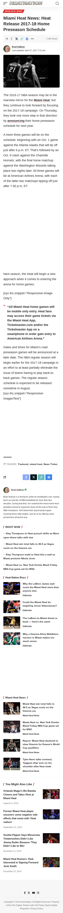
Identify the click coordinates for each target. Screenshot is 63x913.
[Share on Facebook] (11, 38)
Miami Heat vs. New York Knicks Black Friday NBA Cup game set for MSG (41, 726)
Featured (23, 464)
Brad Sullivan (18, 47)
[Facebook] (24, 893)
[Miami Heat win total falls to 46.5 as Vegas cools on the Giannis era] (11, 708)
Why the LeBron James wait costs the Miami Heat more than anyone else (41, 587)
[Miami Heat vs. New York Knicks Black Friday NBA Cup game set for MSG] (11, 727)
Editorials (27, 595)
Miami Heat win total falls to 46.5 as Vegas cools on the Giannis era (38, 707)
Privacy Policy (36, 908)
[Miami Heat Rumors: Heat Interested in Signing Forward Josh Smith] (51, 862)
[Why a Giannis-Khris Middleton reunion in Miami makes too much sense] (11, 638)
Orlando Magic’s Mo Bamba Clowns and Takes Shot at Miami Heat (19, 794)
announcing (16, 120)
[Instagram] (38, 893)
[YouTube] (33, 893)
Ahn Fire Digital (15, 905)
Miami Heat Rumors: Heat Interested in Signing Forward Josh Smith (20, 862)
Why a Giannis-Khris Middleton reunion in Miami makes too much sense (40, 637)
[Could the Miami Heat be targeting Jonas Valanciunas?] (11, 607)
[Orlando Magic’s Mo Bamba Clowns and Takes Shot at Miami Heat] (51, 794)
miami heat (36, 464)
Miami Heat (42, 100)
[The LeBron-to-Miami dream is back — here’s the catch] (11, 622)
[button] (6, 3)
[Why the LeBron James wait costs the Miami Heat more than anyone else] (11, 588)
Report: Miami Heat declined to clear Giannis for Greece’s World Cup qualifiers (41, 744)
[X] (29, 893)
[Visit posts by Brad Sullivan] (6, 48)
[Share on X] (16, 38)
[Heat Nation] (26, 3)
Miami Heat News (13, 11)
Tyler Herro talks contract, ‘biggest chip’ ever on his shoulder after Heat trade (37, 763)
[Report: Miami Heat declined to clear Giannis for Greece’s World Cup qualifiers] (11, 745)
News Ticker (50, 464)
